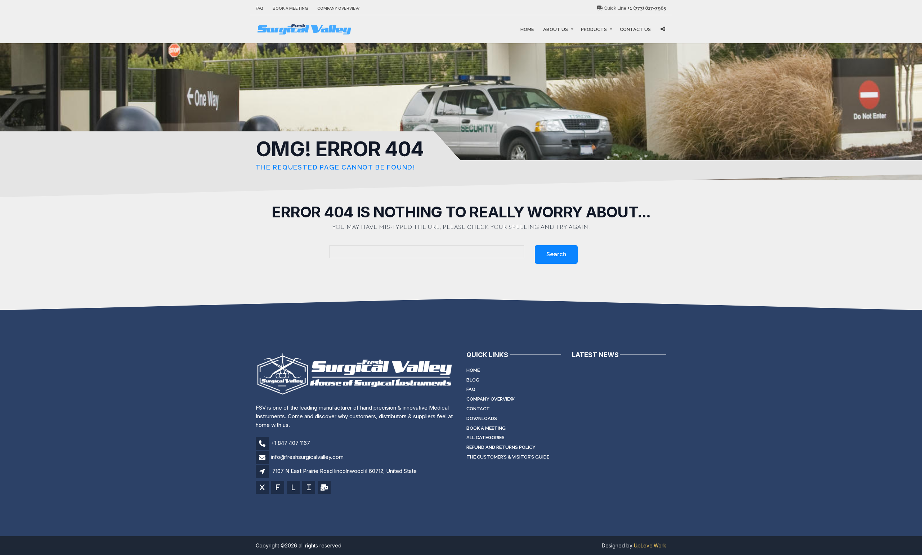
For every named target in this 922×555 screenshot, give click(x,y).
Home (527, 29)
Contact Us (635, 29)
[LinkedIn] (294, 487)
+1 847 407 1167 (290, 442)
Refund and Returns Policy (501, 447)
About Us (555, 29)
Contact (478, 408)
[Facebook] (278, 487)
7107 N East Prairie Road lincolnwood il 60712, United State (344, 471)
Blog (472, 380)
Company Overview (338, 8)
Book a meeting (290, 8)
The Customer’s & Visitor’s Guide (507, 457)
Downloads (481, 418)
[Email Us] (325, 487)
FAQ (259, 8)
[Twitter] (263, 487)
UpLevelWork (650, 545)
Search (556, 254)
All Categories (485, 437)
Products (594, 29)
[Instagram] (309, 487)
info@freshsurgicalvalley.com (307, 457)
